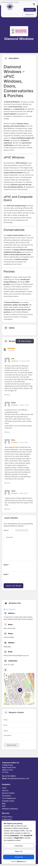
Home (4, 788)
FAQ (3, 806)
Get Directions (10, 609)
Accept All (19, 857)
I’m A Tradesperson (9, 798)
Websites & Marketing (10, 809)
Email (6, 574)
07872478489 (9, 637)
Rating (6, 530)
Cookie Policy (7, 819)
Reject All (18, 851)
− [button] (6, 678)
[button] (33, 4)
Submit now (11, 745)
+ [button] (6, 675)
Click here (7, 646)
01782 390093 (10, 776)
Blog (3, 803)
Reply (8, 394)
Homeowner (6, 796)
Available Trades (8, 801)
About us (5, 790)
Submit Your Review (13, 586)
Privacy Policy (7, 817)
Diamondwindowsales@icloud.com (16, 655)
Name (6, 564)
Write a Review (26, 341)
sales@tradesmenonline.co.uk (18, 778)
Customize (18, 846)
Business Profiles (8, 793)
